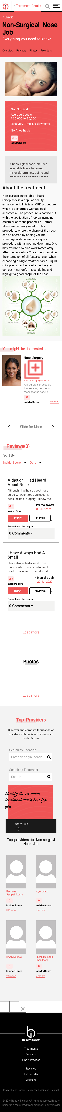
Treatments (31, 1048)
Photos (33, 50)
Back (8, 17)
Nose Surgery (33, 358)
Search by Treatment (23, 770)
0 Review (54, 401)
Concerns (31, 1054)
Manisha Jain (46, 577)
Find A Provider (31, 1059)
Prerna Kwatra (45, 505)
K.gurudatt (42, 891)
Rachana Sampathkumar (15, 893)
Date (33, 462)
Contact (55, 1090)
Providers (46, 50)
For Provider (31, 1074)
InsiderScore (12, 462)
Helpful (39, 518)
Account (31, 1079)
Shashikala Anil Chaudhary (44, 958)
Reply (18, 518)
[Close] (22, 1009)
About (22, 1090)
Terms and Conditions (38, 1090)
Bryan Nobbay (14, 957)
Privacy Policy (10, 1090)
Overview (7, 50)
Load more (31, 632)
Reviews (21, 50)
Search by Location (22, 750)
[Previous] (5, 1007)
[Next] (14, 1007)
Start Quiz (21, 824)
